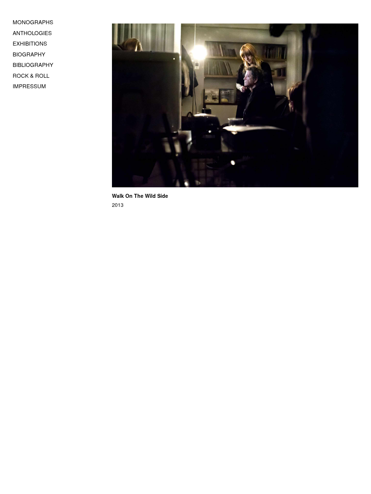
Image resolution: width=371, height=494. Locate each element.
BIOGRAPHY (29, 54)
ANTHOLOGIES (32, 33)
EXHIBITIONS (30, 43)
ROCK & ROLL (31, 75)
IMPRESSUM (29, 86)
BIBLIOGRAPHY (33, 64)
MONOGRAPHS (33, 22)
